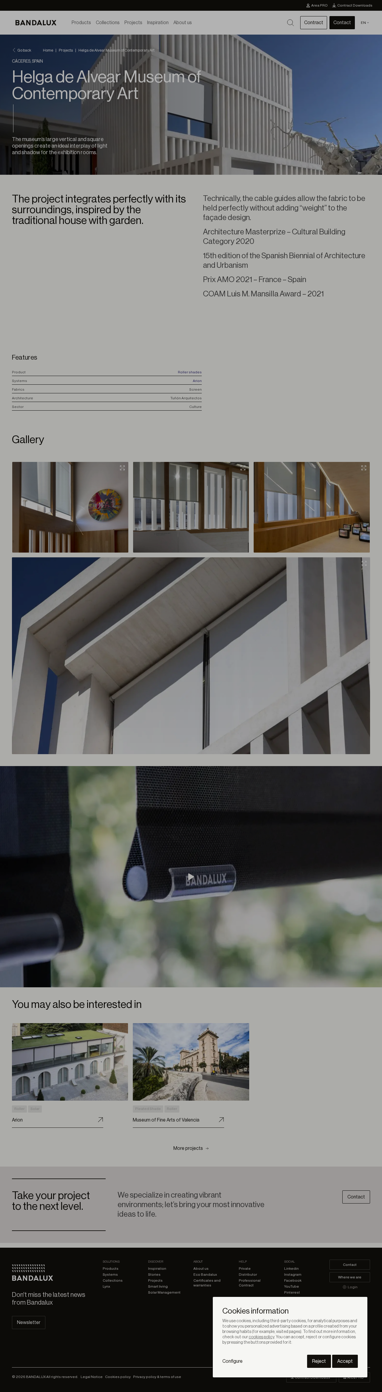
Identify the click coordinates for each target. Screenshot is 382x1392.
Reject (319, 1361)
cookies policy (261, 1337)
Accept (345, 1361)
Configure (232, 1361)
